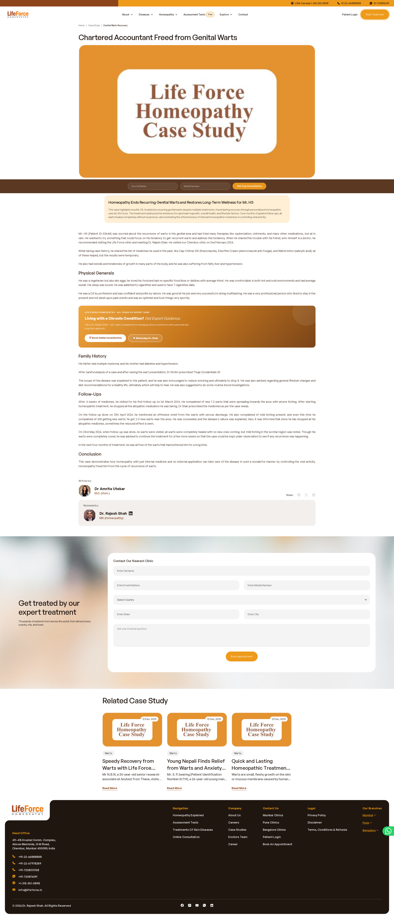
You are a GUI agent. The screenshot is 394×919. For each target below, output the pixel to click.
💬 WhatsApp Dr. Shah (145, 338)
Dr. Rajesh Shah (113, 513)
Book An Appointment (277, 844)
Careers (233, 822)
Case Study (94, 25)
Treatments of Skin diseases (193, 829)
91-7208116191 (381, 3)
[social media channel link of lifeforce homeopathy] (182, 905)
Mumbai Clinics (273, 815)
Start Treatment (375, 14)
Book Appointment (242, 656)
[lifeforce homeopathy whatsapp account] (388, 831)
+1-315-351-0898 (29, 883)
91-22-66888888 (351, 3)
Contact (243, 14)
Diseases (144, 14)
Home (81, 25)
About (125, 14)
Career (233, 844)
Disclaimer (315, 822)
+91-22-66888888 (30, 857)
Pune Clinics (271, 822)
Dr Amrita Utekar (109, 489)
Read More (109, 788)
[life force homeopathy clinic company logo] (29, 812)
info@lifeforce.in (30, 890)
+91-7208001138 (28, 870)
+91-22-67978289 (29, 863)
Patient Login (350, 14)
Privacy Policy (317, 815)
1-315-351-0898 (319, 3)
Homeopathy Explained (188, 815)
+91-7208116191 (27, 876)
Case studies (237, 829)
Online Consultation (186, 837)
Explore (224, 14)
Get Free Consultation (249, 186)
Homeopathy (166, 14)
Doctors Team (237, 837)
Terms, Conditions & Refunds (327, 829)
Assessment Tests (197, 14)
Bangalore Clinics (274, 829)
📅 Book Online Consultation (105, 337)
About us (234, 815)
